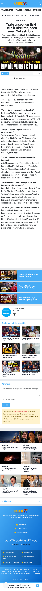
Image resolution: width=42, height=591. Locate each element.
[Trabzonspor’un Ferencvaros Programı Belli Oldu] (11, 331)
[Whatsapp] (32, 540)
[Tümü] (39, 501)
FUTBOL (25, 572)
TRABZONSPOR (7, 10)
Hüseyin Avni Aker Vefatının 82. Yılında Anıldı (20, 15)
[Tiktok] (28, 540)
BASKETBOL (37, 574)
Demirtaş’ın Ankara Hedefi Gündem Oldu (10, 491)
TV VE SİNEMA (26, 574)
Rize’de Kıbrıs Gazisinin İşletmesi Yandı (9, 469)
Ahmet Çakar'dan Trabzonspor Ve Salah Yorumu (8, 374)
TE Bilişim (26, 579)
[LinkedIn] (21, 540)
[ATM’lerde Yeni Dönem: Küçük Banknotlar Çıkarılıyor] (31, 458)
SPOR (19, 572)
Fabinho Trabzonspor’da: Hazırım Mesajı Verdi (29, 356)
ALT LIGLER (16, 574)
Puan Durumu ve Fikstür (9, 557)
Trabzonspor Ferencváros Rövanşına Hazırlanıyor (30, 373)
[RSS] (35, 540)
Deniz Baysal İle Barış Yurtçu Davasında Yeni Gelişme (30, 492)
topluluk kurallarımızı (20, 411)
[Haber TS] (6, 312)
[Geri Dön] (6, 585)
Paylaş (6, 73)
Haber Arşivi (28, 562)
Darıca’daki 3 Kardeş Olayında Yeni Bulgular (30, 448)
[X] (10, 540)
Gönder (5, 405)
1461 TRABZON (6, 574)
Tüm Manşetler (29, 556)
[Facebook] (6, 540)
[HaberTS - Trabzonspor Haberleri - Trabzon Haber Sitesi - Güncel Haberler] (21, 3)
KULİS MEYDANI (34, 572)
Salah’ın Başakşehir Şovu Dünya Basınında (9, 356)
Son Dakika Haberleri (12, 562)
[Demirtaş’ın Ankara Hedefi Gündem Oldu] (10, 481)
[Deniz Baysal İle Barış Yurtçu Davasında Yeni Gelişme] (31, 481)
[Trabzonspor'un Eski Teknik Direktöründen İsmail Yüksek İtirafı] (21, 58)
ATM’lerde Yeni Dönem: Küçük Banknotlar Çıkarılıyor (30, 469)
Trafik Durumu (28, 552)
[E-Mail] (14, 315)
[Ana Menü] (2, 4)
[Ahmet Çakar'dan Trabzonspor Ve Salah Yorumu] (11, 366)
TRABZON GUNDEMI (23, 10)
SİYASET (4, 489)
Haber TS (16, 311)
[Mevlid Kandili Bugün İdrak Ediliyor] (10, 437)
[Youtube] (24, 540)
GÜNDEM (5, 445)
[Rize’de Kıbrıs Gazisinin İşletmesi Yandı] (10, 458)
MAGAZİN (26, 489)
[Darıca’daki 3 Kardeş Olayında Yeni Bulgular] (31, 437)
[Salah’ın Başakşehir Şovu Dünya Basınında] (11, 349)
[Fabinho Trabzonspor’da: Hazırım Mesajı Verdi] (31, 349)
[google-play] (25, 545)
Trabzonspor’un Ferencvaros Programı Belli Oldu (10, 339)
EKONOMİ (26, 466)
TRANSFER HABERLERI (9, 572)
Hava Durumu (10, 552)
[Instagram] (17, 540)
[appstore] (16, 545)
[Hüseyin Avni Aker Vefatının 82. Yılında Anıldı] (31, 331)
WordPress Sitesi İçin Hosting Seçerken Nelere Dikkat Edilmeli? (19, 586)
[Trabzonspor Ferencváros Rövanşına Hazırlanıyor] (31, 366)
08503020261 (22, 529)
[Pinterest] (13, 540)
